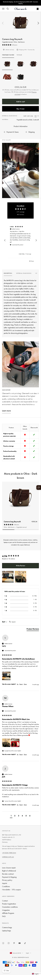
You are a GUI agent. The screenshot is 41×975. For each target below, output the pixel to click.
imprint (4, 883)
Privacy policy (7, 880)
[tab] (33, 629)
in (38, 116)
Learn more (6, 410)
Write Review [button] (20, 565)
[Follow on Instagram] (9, 943)
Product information (20, 126)
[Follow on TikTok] (25, 943)
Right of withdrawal (9, 871)
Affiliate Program (8, 913)
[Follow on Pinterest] (14, 943)
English (27, 953)
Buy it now (20, 108)
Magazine (6, 910)
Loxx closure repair (9, 867)
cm (36, 116)
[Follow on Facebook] (3, 943)
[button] (38, 23)
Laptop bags (6, 930)
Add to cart (20, 101)
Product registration (9, 904)
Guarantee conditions (10, 907)
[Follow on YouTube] (20, 943)
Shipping (31, 132)
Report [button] (21, 684)
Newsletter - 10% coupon (11, 889)
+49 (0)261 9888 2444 (9, 853)
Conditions (6, 886)
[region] (20, 240)
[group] (8, 274)
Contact (5, 900)
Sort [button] (4, 622)
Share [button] (25, 684)
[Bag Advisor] (38, 487)
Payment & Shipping (9, 877)
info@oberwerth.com (8, 857)
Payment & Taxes (13, 132)
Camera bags (7, 927)
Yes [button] (17, 684)
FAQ (3, 916)
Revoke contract (8, 874)
